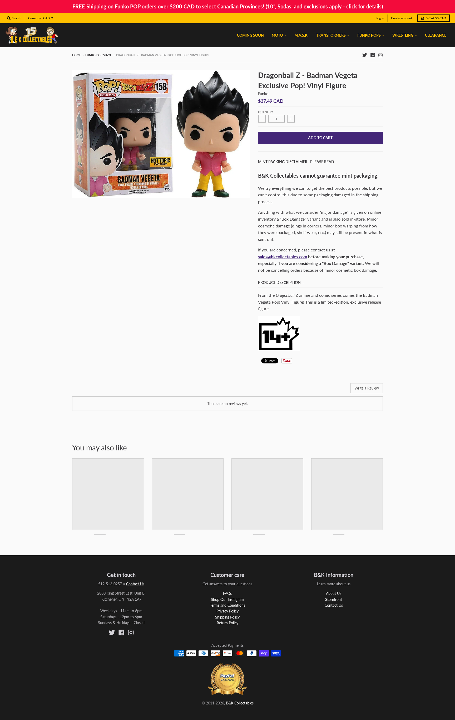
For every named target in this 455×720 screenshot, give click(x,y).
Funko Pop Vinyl (98, 55)
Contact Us (135, 584)
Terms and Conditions (227, 605)
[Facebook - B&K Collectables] (372, 54)
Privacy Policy (227, 611)
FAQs (227, 593)
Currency (34, 18)
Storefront (333, 599)
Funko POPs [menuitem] (369, 35)
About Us (333, 593)
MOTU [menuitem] (277, 35)
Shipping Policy (227, 617)
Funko (263, 93)
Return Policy (227, 623)
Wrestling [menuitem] (402, 35)
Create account (401, 18)
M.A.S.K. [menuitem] (301, 35)
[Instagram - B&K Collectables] (380, 54)
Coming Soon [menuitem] (250, 35)
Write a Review (366, 388)
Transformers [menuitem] (331, 35)
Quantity (265, 112)
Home (76, 55)
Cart (436, 18)
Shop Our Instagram (227, 599)
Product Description (279, 282)
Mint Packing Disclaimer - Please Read (296, 161)
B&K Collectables (240, 703)
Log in (380, 18)
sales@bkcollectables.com (282, 256)
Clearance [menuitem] (435, 35)
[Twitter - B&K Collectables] (364, 54)
